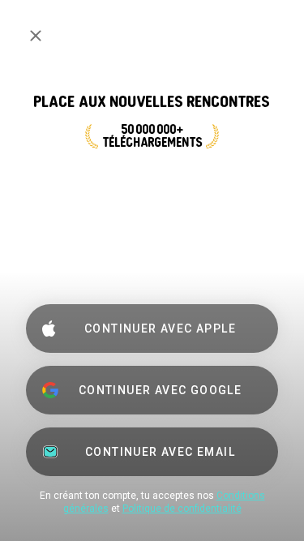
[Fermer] (35, 35)
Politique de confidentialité (182, 508)
